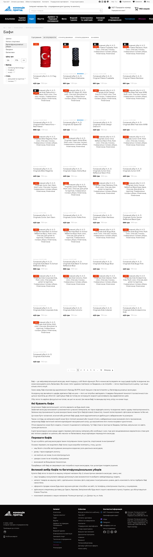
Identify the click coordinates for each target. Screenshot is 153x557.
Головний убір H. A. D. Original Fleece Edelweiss (73, 77)
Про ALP (6, 2)
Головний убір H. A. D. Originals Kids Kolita (42, 355)
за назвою (95, 37)
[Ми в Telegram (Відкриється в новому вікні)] (105, 2)
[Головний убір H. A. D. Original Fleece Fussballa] (105, 57)
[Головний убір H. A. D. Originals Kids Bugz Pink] (135, 243)
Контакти (45, 2)
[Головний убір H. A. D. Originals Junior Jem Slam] (45, 196)
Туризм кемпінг (22, 19)
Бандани (9, 49)
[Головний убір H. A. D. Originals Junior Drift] (135, 150)
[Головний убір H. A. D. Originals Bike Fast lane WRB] (135, 103)
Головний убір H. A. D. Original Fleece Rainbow (133, 77)
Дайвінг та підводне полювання (52, 19)
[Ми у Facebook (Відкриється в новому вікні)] (100, 2)
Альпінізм (10, 19)
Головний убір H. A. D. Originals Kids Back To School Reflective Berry (45, 264)
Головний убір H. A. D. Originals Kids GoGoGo (72, 309)
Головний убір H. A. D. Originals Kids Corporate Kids (45, 309)
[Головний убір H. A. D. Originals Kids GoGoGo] (75, 289)
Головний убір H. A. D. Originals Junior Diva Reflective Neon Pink (102, 171)
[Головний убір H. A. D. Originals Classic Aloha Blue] (75, 150)
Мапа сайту (82, 548)
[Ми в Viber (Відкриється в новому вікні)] (108, 2)
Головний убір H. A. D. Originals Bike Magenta (43, 170)
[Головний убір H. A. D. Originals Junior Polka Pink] (75, 196)
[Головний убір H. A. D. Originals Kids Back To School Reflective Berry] (45, 243)
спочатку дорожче (82, 37)
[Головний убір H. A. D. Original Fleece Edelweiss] (75, 57)
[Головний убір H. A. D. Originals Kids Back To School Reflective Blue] (75, 243)
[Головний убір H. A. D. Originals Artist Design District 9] (105, 103)
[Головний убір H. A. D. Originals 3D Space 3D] (75, 103)
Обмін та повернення (33, 2)
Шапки (8, 39)
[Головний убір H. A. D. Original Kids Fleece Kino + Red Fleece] (45, 103)
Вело (64, 19)
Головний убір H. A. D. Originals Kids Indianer (102, 309)
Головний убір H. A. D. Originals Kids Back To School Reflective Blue (75, 264)
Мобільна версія (11, 536)
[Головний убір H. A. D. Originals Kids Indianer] (105, 289)
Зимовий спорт (100, 19)
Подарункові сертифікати (59, 2)
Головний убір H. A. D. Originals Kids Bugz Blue (103, 263)
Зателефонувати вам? (110, 515)
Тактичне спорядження (114, 19)
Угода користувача (77, 2)
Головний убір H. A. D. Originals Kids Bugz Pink (133, 263)
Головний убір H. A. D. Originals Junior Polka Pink (74, 216)
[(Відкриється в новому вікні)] (4, 532)
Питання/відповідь (85, 543)
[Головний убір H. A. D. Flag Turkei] (45, 57)
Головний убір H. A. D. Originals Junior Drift (132, 170)
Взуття (40, 19)
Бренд (8, 65)
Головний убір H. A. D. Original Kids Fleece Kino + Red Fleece (44, 124)
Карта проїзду (132, 527)
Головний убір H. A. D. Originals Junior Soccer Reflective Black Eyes (132, 217)
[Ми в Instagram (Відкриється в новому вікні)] (102, 2)
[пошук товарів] (100, 10)
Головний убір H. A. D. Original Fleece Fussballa (103, 77)
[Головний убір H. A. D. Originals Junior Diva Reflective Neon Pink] (105, 150)
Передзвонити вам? (118, 10)
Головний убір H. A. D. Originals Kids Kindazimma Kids (134, 310)
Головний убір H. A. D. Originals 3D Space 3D (72, 123)
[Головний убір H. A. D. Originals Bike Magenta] (45, 150)
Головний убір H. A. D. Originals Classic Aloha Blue (74, 170)
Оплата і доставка (17, 2)
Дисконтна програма (86, 534)
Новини (81, 537)
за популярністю (49, 37)
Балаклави (10, 52)
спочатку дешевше (65, 37)
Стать (8, 76)
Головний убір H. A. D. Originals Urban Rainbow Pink (103, 217)
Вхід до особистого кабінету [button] (88, 512)
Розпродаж (57, 547)
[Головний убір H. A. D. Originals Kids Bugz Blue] (105, 243)
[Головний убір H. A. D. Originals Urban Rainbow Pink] (105, 196)
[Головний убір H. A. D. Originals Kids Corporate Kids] (45, 289)
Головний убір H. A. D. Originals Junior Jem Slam (44, 216)
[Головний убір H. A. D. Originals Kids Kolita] (45, 335)
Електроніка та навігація (87, 19)
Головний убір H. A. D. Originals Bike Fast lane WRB (135, 123)
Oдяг (31, 19)
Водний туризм (73, 19)
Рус (116, 1)
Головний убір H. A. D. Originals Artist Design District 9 (102, 124)
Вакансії (81, 540)
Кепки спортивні (13, 42)
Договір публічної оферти (88, 546)
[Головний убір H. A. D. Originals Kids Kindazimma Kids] (135, 289)
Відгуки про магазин (86, 532)
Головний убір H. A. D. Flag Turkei (44, 77)
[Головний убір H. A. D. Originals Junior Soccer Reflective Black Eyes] (135, 196)
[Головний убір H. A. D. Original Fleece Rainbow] (135, 57)
